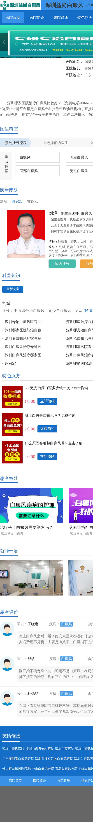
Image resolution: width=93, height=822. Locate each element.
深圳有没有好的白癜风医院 (54, 758)
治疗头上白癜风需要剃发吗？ (26, 527)
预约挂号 (62, 264)
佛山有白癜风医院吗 (16, 768)
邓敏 (31, 659)
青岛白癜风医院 (66, 768)
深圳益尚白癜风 (64, 5)
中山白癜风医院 (43, 768)
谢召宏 (17, 201)
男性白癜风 (79, 171)
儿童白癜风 (79, 157)
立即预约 (47, 401)
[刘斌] (26, 237)
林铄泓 (32, 201)
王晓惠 (33, 624)
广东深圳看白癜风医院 (18, 758)
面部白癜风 (29, 171)
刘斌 (3, 201)
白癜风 (25, 157)
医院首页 (13, 18)
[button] (4, 42)
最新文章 (13, 289)
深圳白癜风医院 (13, 749)
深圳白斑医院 (64, 749)
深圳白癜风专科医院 (40, 749)
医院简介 (37, 18)
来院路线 (60, 18)
